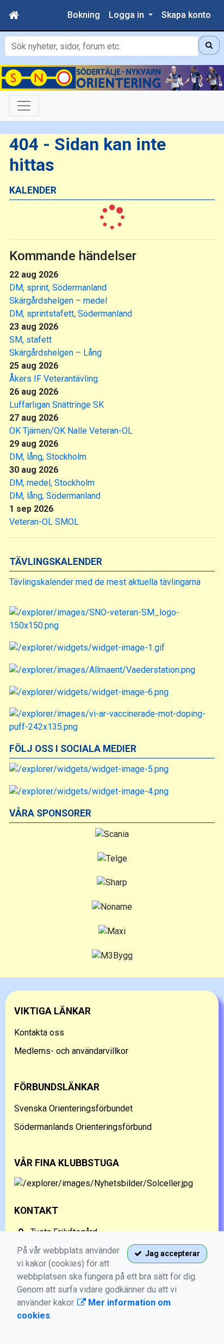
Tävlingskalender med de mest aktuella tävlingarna (105, 582)
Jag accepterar (171, 1253)
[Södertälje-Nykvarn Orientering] (112, 78)
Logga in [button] (127, 15)
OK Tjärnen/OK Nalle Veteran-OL (71, 431)
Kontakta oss (39, 1032)
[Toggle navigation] (24, 106)
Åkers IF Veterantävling (53, 379)
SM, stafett (30, 340)
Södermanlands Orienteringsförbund (83, 1127)
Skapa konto (186, 15)
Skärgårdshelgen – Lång (55, 353)
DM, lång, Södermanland (55, 496)
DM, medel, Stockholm (52, 483)
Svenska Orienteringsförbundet (73, 1108)
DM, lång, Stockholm (47, 457)
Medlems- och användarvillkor (71, 1051)
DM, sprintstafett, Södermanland (70, 313)
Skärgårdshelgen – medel (58, 300)
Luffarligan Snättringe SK (56, 405)
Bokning (83, 15)
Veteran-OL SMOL (44, 522)
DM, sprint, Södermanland (58, 287)
